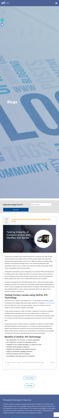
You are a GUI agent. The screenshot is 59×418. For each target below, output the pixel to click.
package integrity (49, 303)
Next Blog (29, 385)
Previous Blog (29, 378)
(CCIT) (14, 406)
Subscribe (16, 209)
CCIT (32, 300)
